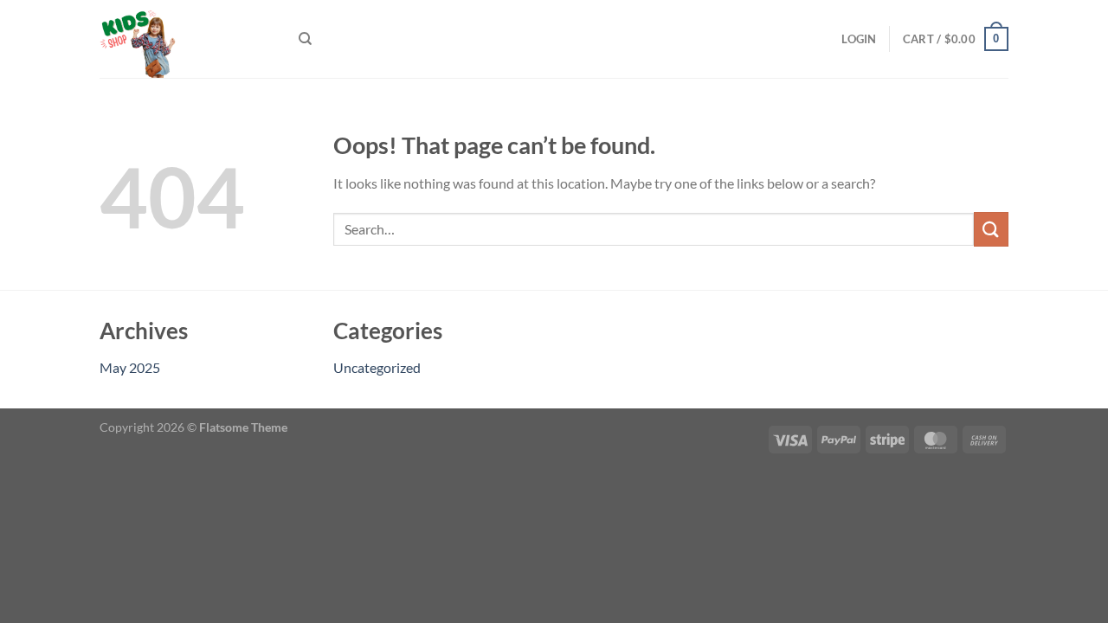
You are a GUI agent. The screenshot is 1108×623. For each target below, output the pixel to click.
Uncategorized (377, 367)
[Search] (305, 38)
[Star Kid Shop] (186, 39)
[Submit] (991, 229)
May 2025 (130, 367)
